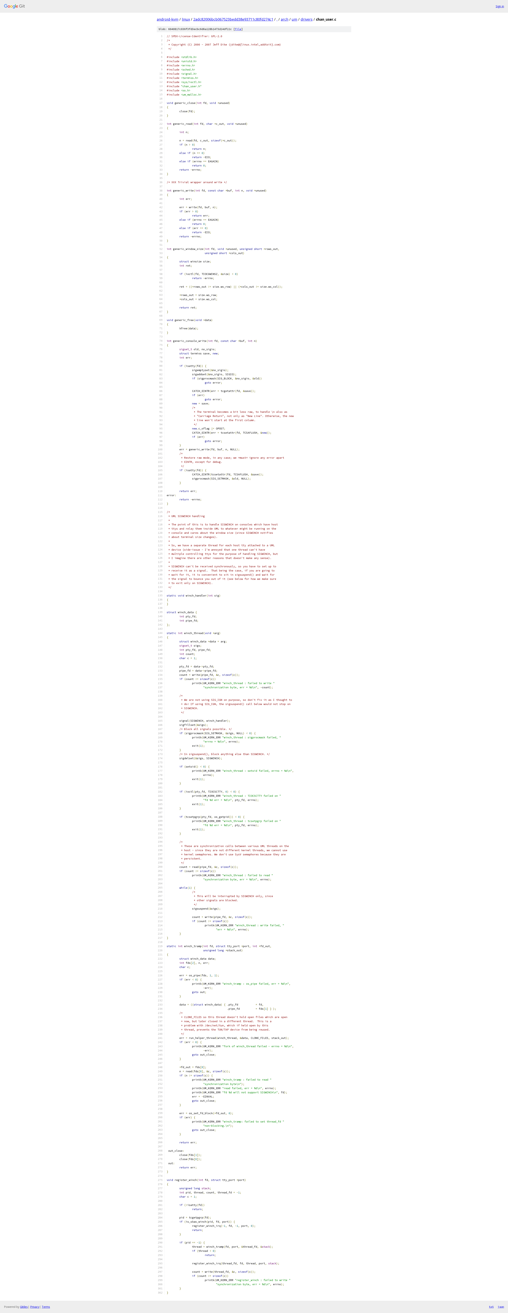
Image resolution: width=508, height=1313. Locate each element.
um (294, 19)
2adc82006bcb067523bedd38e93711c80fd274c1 (233, 19)
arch (284, 19)
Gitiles (24, 1307)
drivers (307, 19)
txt (491, 1306)
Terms (46, 1307)
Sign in (500, 6)
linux (186, 19)
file (238, 29)
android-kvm (167, 19)
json (501, 1306)
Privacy (34, 1307)
